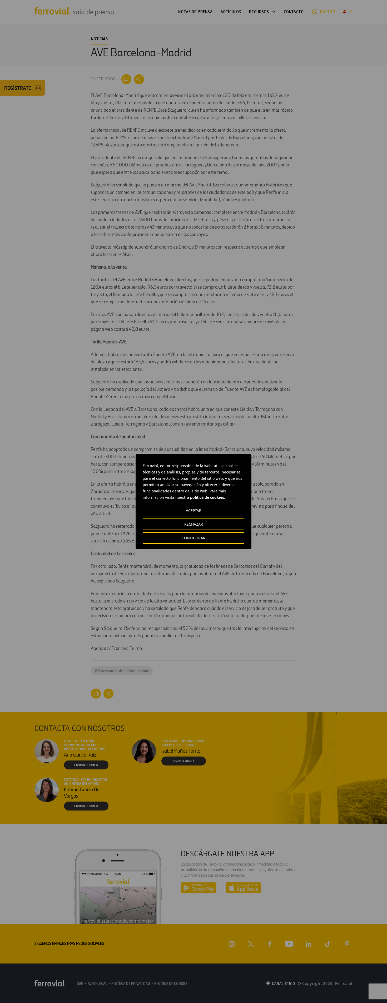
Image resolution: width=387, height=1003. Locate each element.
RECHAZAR (193, 524)
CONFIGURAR (193, 537)
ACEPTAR (193, 510)
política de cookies (207, 497)
